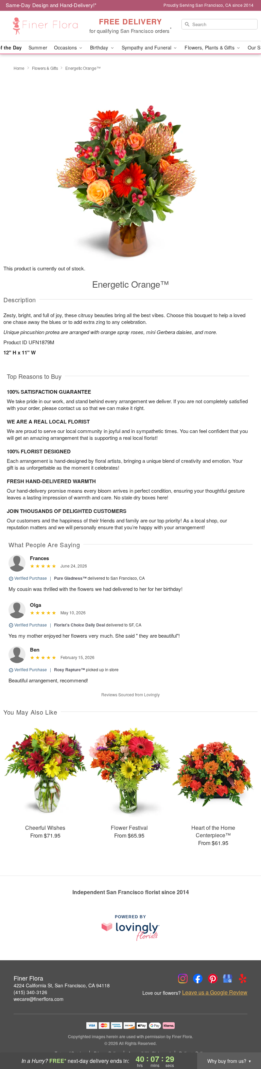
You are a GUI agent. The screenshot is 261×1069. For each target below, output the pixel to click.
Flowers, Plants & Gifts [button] (210, 47)
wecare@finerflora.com (39, 998)
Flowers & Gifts (45, 68)
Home (19, 68)
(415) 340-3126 (30, 992)
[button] (243, 1040)
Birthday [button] (99, 47)
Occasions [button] (66, 47)
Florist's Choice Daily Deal (79, 625)
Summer (38, 47)
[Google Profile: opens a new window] (227, 978)
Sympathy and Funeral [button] (147, 47)
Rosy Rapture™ (69, 669)
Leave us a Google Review (214, 992)
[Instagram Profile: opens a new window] (183, 978)
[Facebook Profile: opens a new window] (198, 978)
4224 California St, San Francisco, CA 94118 (62, 985)
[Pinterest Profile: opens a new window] (213, 978)
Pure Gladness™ (70, 578)
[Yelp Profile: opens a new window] (242, 978)
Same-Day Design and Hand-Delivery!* (51, 4)
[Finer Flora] (45, 26)
